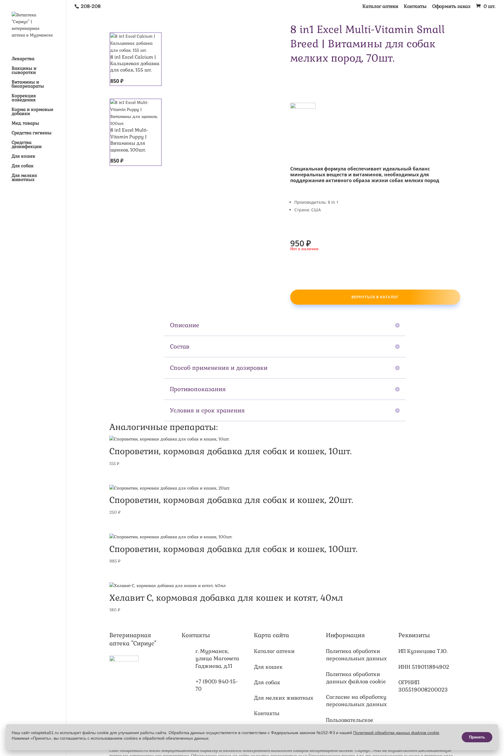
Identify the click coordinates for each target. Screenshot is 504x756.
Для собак (23, 166)
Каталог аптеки (380, 6)
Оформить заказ (451, 6)
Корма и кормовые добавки (32, 111)
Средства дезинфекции (27, 144)
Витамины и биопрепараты (28, 84)
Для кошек (23, 156)
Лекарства (23, 59)
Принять (477, 737)
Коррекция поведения (24, 98)
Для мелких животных (24, 177)
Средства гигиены (32, 133)
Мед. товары (25, 123)
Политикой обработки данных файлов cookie (396, 732)
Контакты (415, 6)
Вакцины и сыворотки (24, 70)
